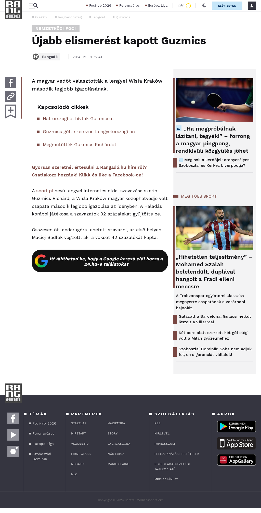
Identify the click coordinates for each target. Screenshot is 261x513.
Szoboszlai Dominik (41, 456)
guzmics (123, 17)
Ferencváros (129, 5)
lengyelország (70, 17)
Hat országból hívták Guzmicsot (78, 118)
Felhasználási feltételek (176, 454)
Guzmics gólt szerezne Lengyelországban (89, 131)
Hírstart (78, 433)
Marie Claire (118, 464)
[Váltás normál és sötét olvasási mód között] (204, 6)
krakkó (41, 17)
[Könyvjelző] (10, 112)
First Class (81, 454)
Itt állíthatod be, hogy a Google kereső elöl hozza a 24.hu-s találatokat (106, 261)
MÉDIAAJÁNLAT (166, 479)
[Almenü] (34, 5)
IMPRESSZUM (164, 443)
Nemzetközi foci (55, 28)
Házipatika (116, 423)
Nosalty (78, 464)
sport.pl (44, 190)
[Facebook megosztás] (10, 82)
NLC (74, 474)
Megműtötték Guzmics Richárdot (79, 144)
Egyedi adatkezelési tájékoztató (172, 466)
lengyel (99, 17)
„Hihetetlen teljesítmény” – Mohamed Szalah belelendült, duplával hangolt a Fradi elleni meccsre (214, 272)
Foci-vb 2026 (100, 5)
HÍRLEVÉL (161, 433)
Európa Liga (157, 5)
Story (113, 433)
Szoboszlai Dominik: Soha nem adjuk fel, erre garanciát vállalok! (215, 352)
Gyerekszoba (119, 443)
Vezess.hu (80, 443)
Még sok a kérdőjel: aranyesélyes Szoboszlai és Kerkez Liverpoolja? (214, 162)
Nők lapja (116, 454)
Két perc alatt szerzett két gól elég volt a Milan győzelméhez (213, 335)
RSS (157, 423)
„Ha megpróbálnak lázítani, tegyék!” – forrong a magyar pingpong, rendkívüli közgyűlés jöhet (213, 139)
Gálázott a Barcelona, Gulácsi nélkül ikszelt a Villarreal (215, 319)
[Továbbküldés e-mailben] (10, 96)
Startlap (78, 423)
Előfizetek (227, 5)
